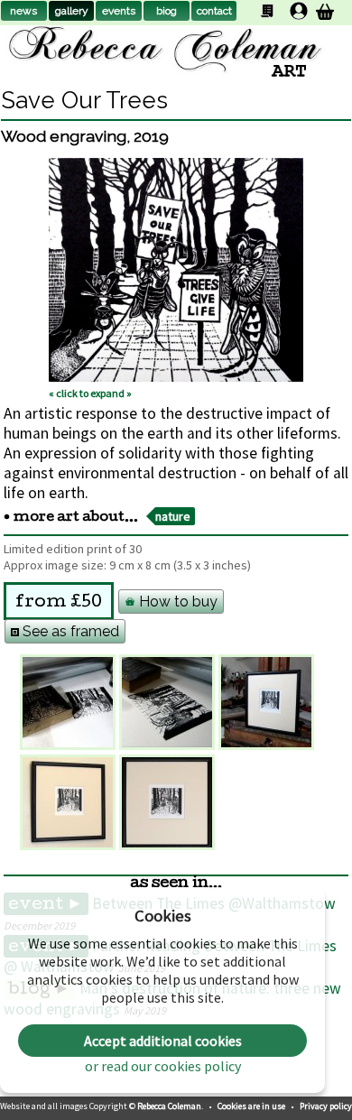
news (23, 11)
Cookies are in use (252, 1106)
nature (172, 516)
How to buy (176, 601)
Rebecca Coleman (169, 1106)
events (118, 11)
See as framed (69, 631)
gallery (71, 11)
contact (214, 11)
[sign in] (299, 11)
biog (166, 11)
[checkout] (325, 11)
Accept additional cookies (163, 1041)
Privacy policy (326, 1106)
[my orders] (267, 11)
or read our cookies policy (163, 1066)
